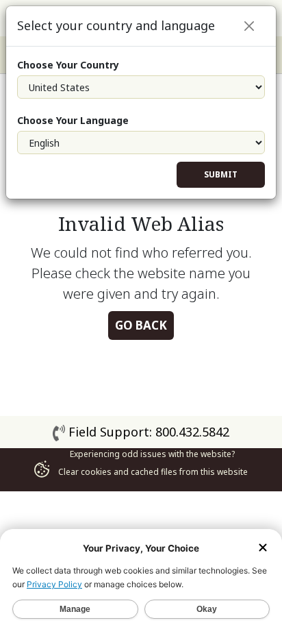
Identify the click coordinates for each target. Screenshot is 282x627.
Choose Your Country (68, 64)
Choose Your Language (73, 120)
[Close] (249, 26)
